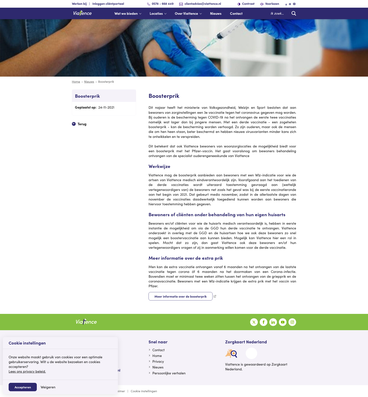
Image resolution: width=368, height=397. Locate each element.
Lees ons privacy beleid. (27, 371)
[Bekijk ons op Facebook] (263, 322)
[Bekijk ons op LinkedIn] (273, 322)
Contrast (248, 3)
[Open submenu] (142, 13)
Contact (236, 13)
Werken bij (79, 3)
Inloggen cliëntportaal (108, 3)
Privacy (158, 361)
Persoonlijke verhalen (169, 373)
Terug (82, 123)
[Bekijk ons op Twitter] (254, 322)
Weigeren (48, 387)
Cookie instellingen (144, 391)
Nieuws (215, 13)
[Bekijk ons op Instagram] (292, 322)
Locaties (156, 13)
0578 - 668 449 (162, 3)
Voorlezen (271, 3)
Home (76, 81)
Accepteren (23, 387)
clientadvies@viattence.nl (203, 3)
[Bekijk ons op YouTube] (283, 322)
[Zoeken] (293, 13)
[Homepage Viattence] (82, 13)
